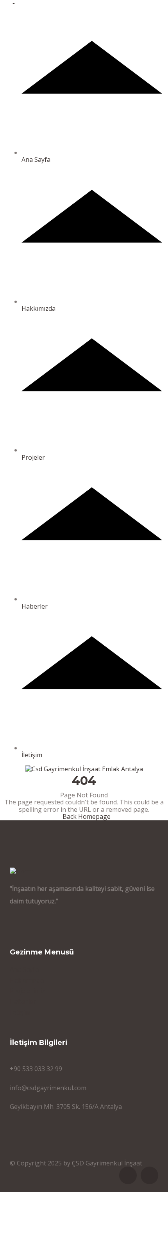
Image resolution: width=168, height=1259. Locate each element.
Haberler (34, 606)
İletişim (31, 755)
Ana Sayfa (35, 159)
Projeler (33, 457)
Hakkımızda (38, 308)
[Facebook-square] (128, 1175)
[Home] (22, 870)
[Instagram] (149, 1175)
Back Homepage (87, 816)
